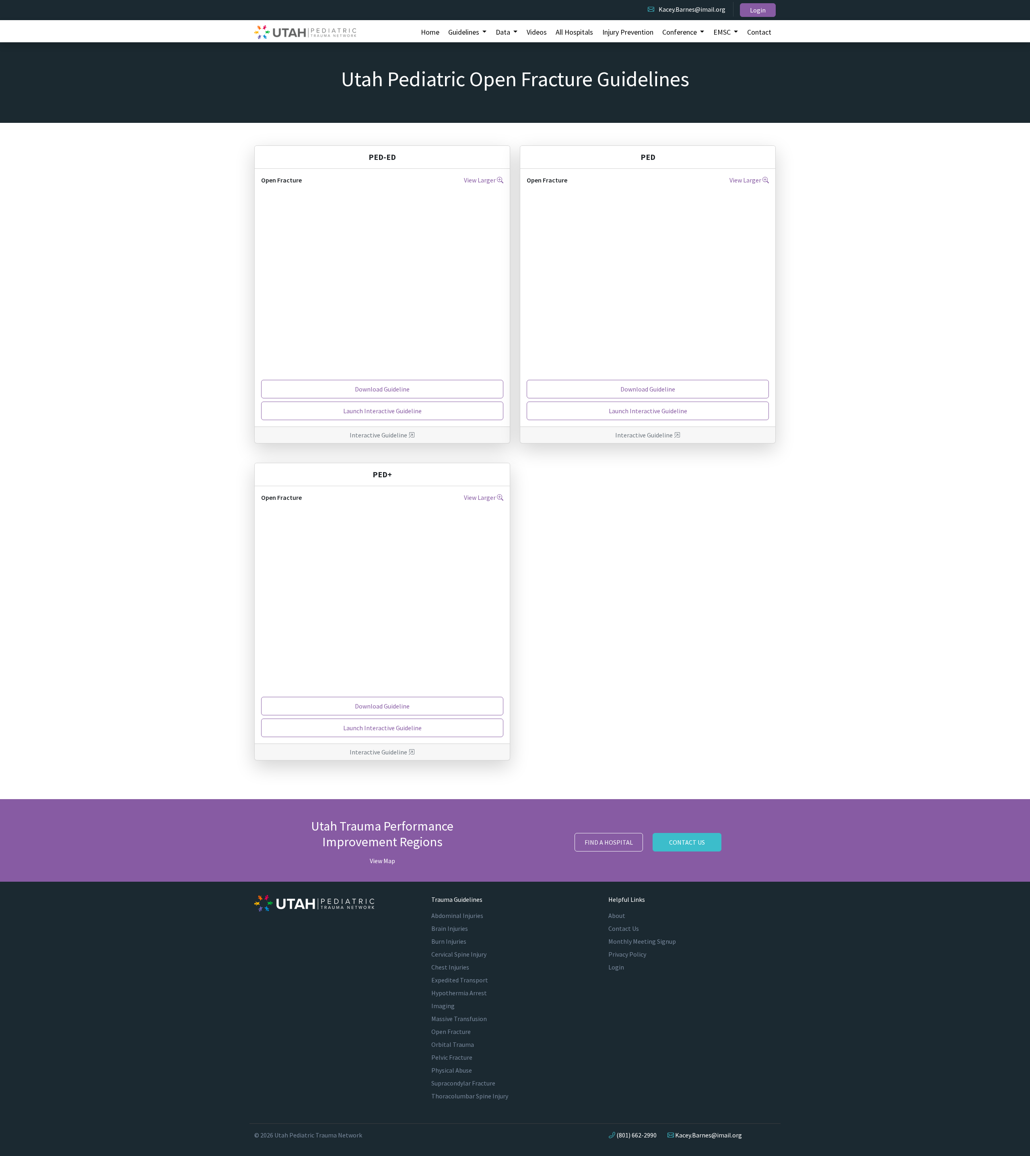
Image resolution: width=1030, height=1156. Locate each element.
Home (430, 32)
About (616, 916)
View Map (382, 861)
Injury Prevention (627, 32)
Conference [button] (680, 32)
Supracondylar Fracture (463, 1083)
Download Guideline (382, 389)
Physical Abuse (451, 1070)
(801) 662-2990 (636, 1135)
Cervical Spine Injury (458, 954)
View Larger (480, 180)
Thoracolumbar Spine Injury (469, 1096)
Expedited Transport (459, 980)
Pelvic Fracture (451, 1057)
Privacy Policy (627, 954)
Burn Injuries (448, 941)
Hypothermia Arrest (459, 993)
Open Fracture (451, 1032)
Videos (537, 32)
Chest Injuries (450, 967)
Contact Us (623, 928)
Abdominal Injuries (457, 916)
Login (758, 10)
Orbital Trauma (452, 1044)
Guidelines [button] (464, 32)
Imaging (443, 1006)
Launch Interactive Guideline (382, 411)
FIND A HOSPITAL (609, 842)
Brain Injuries (449, 928)
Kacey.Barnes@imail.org (692, 9)
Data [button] (504, 32)
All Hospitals (574, 32)
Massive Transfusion (459, 1019)
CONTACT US (687, 842)
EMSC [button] (722, 32)
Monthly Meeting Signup (642, 941)
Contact (759, 32)
